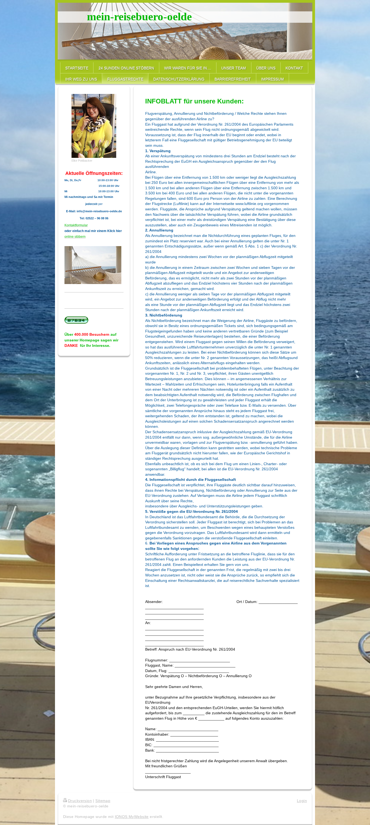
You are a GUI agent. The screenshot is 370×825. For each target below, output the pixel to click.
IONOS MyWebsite (132, 816)
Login (302, 800)
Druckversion (80, 800)
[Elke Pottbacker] (94, 126)
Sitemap (102, 800)
